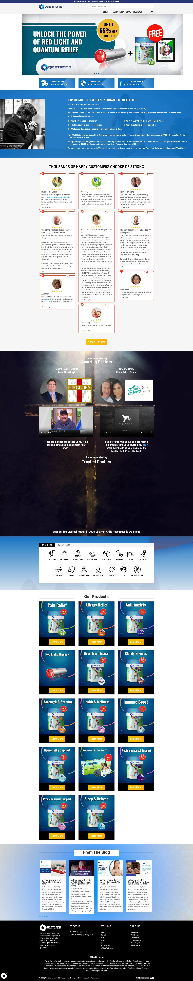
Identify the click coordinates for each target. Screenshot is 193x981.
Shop (105, 12)
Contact (103, 935)
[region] (96, 44)
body (145, 444)
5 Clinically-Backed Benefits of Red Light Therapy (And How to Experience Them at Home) (81, 883)
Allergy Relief (46, 889)
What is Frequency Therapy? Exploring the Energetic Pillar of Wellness (110, 882)
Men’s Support (135, 943)
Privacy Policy (105, 945)
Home (103, 940)
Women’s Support (136, 940)
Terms (103, 943)
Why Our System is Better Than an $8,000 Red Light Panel (51, 882)
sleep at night (48, 299)
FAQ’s (103, 932)
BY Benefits (47, 545)
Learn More (57, 642)
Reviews (137, 12)
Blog (128, 12)
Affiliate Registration (107, 948)
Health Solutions (56, 889)
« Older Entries (43, 916)
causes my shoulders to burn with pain (58, 197)
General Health (135, 945)
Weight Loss (135, 935)
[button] (96, 44)
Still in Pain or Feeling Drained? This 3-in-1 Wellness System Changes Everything (139, 882)
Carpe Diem (47, 887)
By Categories (64, 545)
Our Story (118, 12)
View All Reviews (96, 341)
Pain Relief (134, 932)
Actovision (95, 978)
